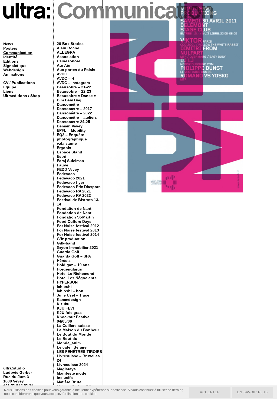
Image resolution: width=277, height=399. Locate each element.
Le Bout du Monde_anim (69, 340)
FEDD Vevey (68, 169)
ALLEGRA (66, 52)
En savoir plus (252, 392)
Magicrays (66, 369)
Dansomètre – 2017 (74, 109)
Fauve (62, 165)
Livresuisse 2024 (72, 364)
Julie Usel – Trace (73, 295)
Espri (61, 156)
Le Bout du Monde (74, 334)
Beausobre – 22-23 (74, 91)
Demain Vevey (70, 126)
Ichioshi (64, 286)
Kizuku (63, 304)
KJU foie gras (69, 312)
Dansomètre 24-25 (73, 122)
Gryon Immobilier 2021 (77, 247)
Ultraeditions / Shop (21, 96)
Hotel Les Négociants (77, 278)
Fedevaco (66, 174)
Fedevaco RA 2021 (74, 191)
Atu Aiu (63, 65)
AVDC (62, 74)
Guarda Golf (68, 252)
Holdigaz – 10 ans (73, 265)
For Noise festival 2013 (78, 230)
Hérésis (64, 260)
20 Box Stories (70, 43)
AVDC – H (65, 78)
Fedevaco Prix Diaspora (79, 187)
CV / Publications (19, 83)
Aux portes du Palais (76, 69)
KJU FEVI (65, 308)
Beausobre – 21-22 (74, 87)
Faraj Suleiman (70, 161)
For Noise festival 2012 (78, 226)
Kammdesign (69, 299)
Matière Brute (69, 382)
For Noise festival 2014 (78, 234)
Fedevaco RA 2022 (74, 195)
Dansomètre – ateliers (77, 117)
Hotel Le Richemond (75, 273)
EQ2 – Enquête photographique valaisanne (72, 139)
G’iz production (71, 239)
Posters (10, 48)
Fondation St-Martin (75, 217)
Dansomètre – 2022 (74, 113)
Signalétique (15, 65)
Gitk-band (66, 243)
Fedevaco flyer (70, 182)
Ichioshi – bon (70, 291)
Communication (17, 52)
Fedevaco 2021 (71, 178)
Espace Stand (69, 152)
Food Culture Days (74, 221)
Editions (11, 61)
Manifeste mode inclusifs (71, 375)
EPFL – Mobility (71, 130)
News (8, 44)
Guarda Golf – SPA (74, 256)
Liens (8, 91)
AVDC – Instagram (73, 83)
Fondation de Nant (74, 208)
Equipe (9, 87)
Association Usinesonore (68, 58)
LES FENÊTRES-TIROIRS (79, 351)
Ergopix (64, 148)
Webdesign (13, 70)
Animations (13, 74)
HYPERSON (67, 282)
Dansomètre (68, 104)
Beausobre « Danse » (76, 96)
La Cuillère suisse (73, 325)
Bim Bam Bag (69, 100)
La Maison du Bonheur (78, 330)
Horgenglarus (69, 269)
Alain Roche (68, 48)
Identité (10, 57)
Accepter (210, 392)
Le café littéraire (72, 347)
